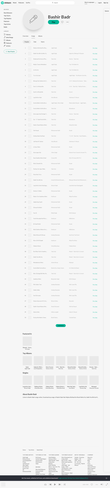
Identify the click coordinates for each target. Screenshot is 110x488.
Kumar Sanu (26, 468)
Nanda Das (54, 268)
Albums (40, 36)
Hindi (86, 3)
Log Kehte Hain (37, 97)
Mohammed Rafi (27, 471)
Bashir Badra (54, 317)
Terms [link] (89, 466)
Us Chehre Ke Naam (74, 268)
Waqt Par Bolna (73, 196)
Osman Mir (54, 158)
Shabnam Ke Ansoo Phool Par (41, 59)
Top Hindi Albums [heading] (54, 454)
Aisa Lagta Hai (37, 152)
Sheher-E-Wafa (37, 191)
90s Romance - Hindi (67, 468)
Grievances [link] (90, 470)
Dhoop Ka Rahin (37, 207)
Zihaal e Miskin (52, 470)
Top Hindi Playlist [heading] (67, 454)
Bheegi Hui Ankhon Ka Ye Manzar (42, 81)
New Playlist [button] (11, 51)
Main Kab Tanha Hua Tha (71, 386)
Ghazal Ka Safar (73, 125)
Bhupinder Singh (55, 279)
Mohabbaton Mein (38, 262)
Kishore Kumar (26, 459)
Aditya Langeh (54, 312)
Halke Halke (36, 290)
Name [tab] (42, 42)
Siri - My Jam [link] (78, 462)
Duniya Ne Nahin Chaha (39, 317)
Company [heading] (90, 454)
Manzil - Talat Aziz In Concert (76, 251)
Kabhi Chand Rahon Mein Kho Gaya (42, 306)
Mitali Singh (54, 213)
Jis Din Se (36, 70)
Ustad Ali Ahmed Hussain (57, 180)
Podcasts (21, 2)
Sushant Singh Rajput (41, 459)
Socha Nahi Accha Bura (39, 268)
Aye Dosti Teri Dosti (74, 235)
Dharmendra (39, 462)
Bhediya (51, 463)
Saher (70, 48)
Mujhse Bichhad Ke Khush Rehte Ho (43, 48)
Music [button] (15, 2)
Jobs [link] (89, 462)
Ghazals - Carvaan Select (27, 347)
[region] (61, 450)
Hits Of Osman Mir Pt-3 (75, 158)
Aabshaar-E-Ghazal (74, 97)
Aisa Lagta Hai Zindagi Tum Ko (41, 114)
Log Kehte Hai (83, 386)
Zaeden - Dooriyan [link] (79, 457)
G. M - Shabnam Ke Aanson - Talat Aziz (79, 81)
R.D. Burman (26, 466)
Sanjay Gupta (60, 268)
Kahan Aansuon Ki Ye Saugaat (41, 301)
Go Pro (28, 2)
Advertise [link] (90, 465)
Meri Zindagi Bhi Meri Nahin (41, 273)
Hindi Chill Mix (52, 465)
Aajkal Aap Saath (37, 202)
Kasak (70, 130)
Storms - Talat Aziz (74, 59)
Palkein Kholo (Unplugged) (60, 386)
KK (23, 470)
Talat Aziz (53, 59)
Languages (89, 2)
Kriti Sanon (38, 457)
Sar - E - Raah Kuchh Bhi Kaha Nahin (42, 119)
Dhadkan (71, 169)
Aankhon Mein (37, 279)
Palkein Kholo (37, 246)
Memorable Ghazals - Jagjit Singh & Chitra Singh (81, 103)
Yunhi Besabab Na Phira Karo (41, 218)
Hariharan (53, 196)
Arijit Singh (25, 457)
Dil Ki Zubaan (72, 213)
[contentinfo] (60, 468)
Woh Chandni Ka (37, 163)
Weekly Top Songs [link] (40, 474)
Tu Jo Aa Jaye (36, 75)
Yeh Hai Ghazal (73, 306)
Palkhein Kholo (38, 386)
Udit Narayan (26, 463)
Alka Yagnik (25, 465)
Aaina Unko (36, 312)
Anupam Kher (39, 460)
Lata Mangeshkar (27, 460)
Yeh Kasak (36, 130)
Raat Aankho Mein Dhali (39, 158)
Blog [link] (89, 460)
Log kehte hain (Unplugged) (40, 185)
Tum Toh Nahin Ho (73, 64)
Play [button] (53, 22)
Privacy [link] (94, 466)
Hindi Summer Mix (53, 471)
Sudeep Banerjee (55, 235)
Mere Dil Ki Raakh (38, 240)
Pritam (24, 462)
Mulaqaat (94, 386)
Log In (100, 2)
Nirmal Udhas (54, 301)
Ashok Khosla (54, 262)
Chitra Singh (60, 103)
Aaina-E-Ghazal (73, 312)
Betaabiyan (72, 108)
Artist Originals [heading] (80, 454)
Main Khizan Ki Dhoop (39, 235)
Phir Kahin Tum (37, 284)
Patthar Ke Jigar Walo (39, 169)
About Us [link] (90, 457)
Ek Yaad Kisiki (37, 224)
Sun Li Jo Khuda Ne (38, 86)
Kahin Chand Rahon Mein (40, 125)
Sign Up (106, 2)
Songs (33, 36)
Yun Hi (35, 213)
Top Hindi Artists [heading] (28, 454)
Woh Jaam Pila (73, 284)
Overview (25, 36)
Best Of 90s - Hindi (66, 460)
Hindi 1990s (65, 474)
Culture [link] (89, 459)
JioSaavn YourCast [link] (92, 474)
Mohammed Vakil (55, 130)
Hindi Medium (52, 457)
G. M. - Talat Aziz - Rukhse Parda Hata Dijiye (80, 86)
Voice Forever (49, 367)
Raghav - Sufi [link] (78, 459)
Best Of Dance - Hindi (67, 473)
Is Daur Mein (36, 147)
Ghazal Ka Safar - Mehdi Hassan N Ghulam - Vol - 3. (82, 367)
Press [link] (89, 463)
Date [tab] (35, 42)
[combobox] (55, 2)
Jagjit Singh (54, 48)
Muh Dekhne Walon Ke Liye (40, 229)
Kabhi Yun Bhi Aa (37, 180)
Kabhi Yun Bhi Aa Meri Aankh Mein (42, 53)
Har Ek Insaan (37, 295)
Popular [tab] (27, 42)
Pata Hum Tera (37, 174)
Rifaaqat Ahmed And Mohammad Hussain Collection (82, 180)
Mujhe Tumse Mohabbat (39, 64)
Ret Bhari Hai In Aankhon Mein (41, 251)
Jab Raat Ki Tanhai (38, 141)
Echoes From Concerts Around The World (79, 152)
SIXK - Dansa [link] (78, 460)
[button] (90, 2)
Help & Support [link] (91, 468)
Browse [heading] (38, 467)
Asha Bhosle (54, 97)
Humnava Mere (52, 459)
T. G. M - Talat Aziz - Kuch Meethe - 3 (78, 136)
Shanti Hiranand (55, 306)
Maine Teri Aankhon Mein (40, 196)
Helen (37, 463)
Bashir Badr (59, 16)
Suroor (71, 92)
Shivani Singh (54, 185)
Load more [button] (61, 325)
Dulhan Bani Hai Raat (39, 136)
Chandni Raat (72, 317)
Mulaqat (71, 262)
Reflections (72, 218)
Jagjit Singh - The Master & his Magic (78, 75)
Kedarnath (51, 474)
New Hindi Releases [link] (40, 469)
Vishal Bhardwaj (55, 246)
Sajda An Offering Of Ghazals (76, 53)
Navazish (71, 301)
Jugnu (50, 473)
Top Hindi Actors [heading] (41, 454)
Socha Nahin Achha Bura (39, 103)
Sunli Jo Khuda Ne (38, 92)
